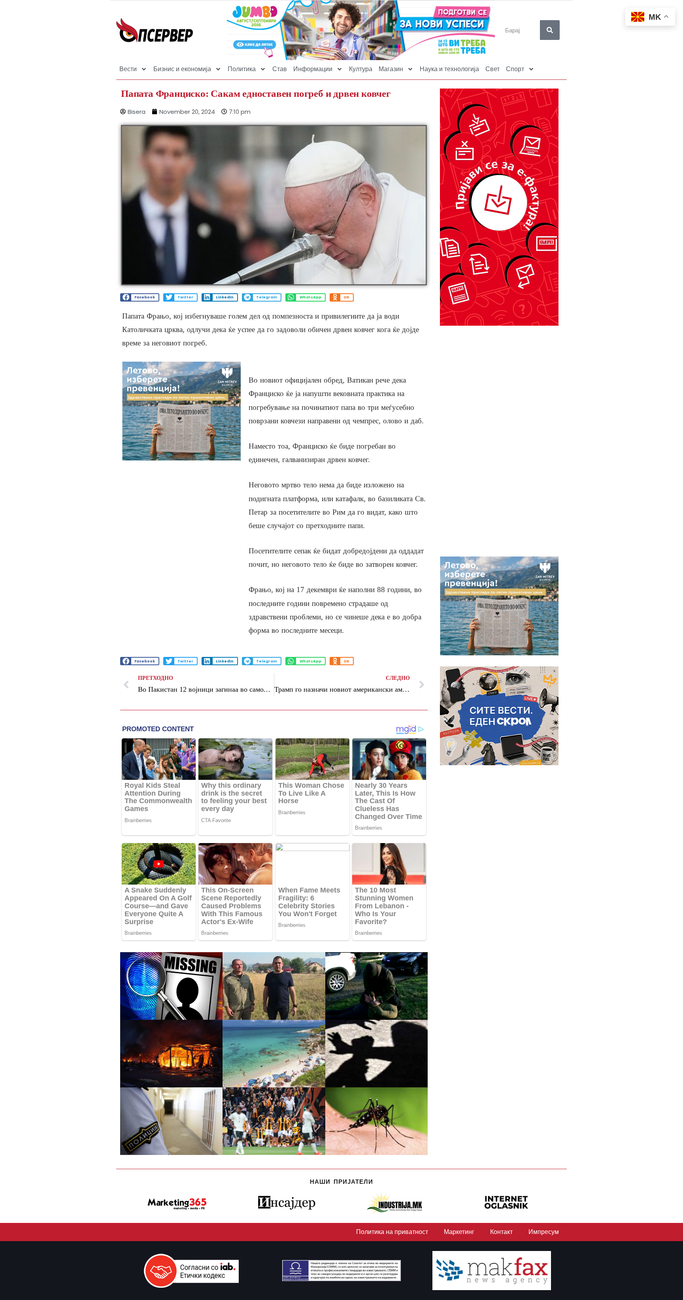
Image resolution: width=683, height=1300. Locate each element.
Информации (312, 69)
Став (279, 69)
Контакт (501, 1231)
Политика (242, 69)
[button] (139, 297)
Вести (128, 69)
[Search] (550, 30)
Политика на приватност (392, 1231)
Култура (360, 69)
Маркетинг (459, 1231)
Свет (492, 69)
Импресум (543, 1231)
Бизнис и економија (182, 69)
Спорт (515, 69)
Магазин (391, 69)
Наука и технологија (449, 69)
